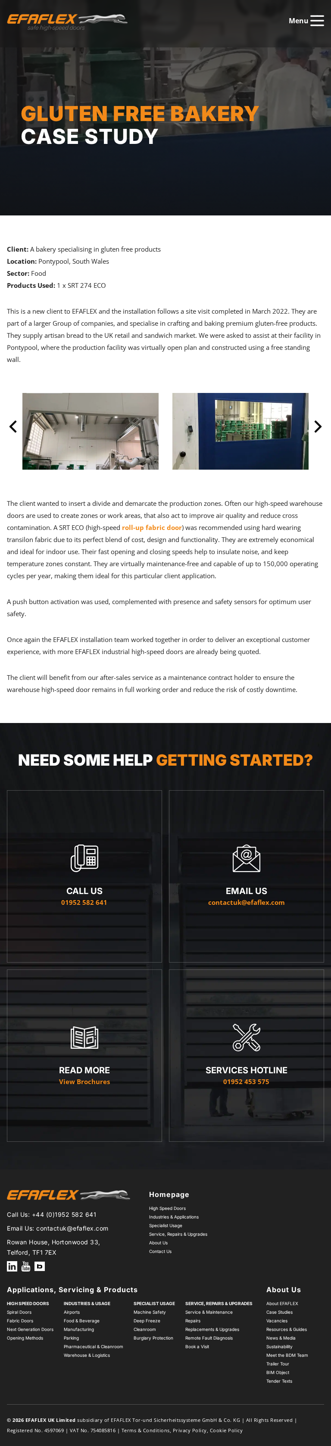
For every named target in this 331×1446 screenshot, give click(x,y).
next (318, 431)
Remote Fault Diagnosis (209, 1337)
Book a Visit (197, 1346)
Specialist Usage (165, 1225)
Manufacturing (79, 1329)
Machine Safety (150, 1312)
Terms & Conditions (146, 1430)
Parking (71, 1337)
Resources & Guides (286, 1329)
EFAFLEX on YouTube (26, 1266)
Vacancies (276, 1320)
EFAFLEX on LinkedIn (12, 1266)
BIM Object (277, 1372)
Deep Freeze (147, 1320)
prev (13, 431)
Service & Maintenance (209, 1312)
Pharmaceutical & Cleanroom (93, 1346)
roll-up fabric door (152, 527)
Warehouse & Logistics (87, 1355)
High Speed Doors (167, 1208)
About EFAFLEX (282, 1303)
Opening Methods (25, 1337)
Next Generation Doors (30, 1329)
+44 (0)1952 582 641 (64, 1214)
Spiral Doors (19, 1312)
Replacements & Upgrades (212, 1329)
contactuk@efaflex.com (72, 1228)
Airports (72, 1312)
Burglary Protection (153, 1337)
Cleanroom (145, 1329)
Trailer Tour (277, 1363)
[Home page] (67, 22)
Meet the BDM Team (287, 1355)
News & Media (281, 1337)
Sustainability (279, 1346)
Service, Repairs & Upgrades (178, 1234)
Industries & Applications (174, 1216)
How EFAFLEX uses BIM (39, 1266)
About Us (158, 1242)
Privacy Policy (190, 1430)
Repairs (192, 1320)
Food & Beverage (82, 1320)
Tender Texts (279, 1381)
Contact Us (160, 1251)
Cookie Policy (226, 1430)
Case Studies (279, 1312)
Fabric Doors (20, 1320)
